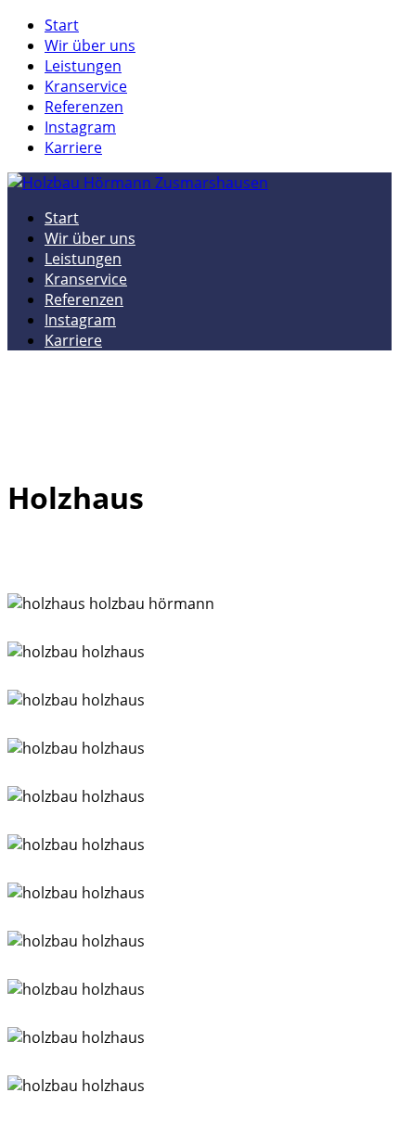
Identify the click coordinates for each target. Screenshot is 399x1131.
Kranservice (86, 86)
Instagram (80, 127)
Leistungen (83, 66)
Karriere (73, 147)
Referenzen (84, 106)
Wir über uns (90, 45)
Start (62, 25)
